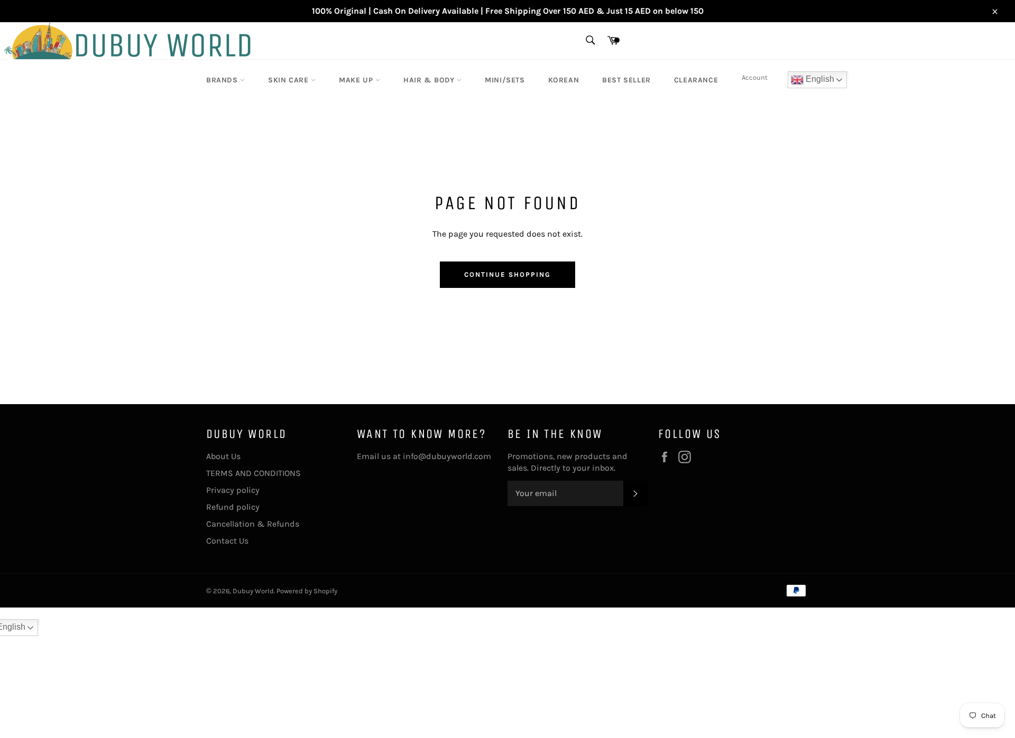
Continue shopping (507, 274)
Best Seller (626, 80)
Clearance (696, 80)
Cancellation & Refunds (252, 524)
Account (755, 77)
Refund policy (233, 507)
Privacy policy (233, 490)
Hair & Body (430, 80)
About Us (223, 456)
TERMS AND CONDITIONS (253, 473)
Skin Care (289, 80)
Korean (563, 80)
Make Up (357, 80)
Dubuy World (253, 591)
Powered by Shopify (306, 591)
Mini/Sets (504, 80)
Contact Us (227, 541)
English (819, 78)
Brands (223, 80)
